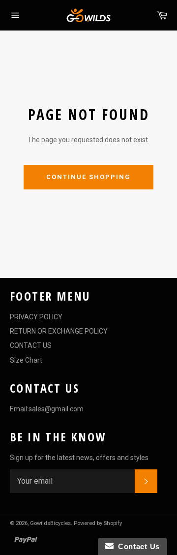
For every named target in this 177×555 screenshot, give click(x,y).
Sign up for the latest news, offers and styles (79, 458)
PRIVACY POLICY (36, 317)
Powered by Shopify (98, 523)
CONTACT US (31, 345)
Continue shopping (88, 177)
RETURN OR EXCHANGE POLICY (59, 331)
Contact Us (137, 546)
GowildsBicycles (50, 523)
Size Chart (26, 360)
